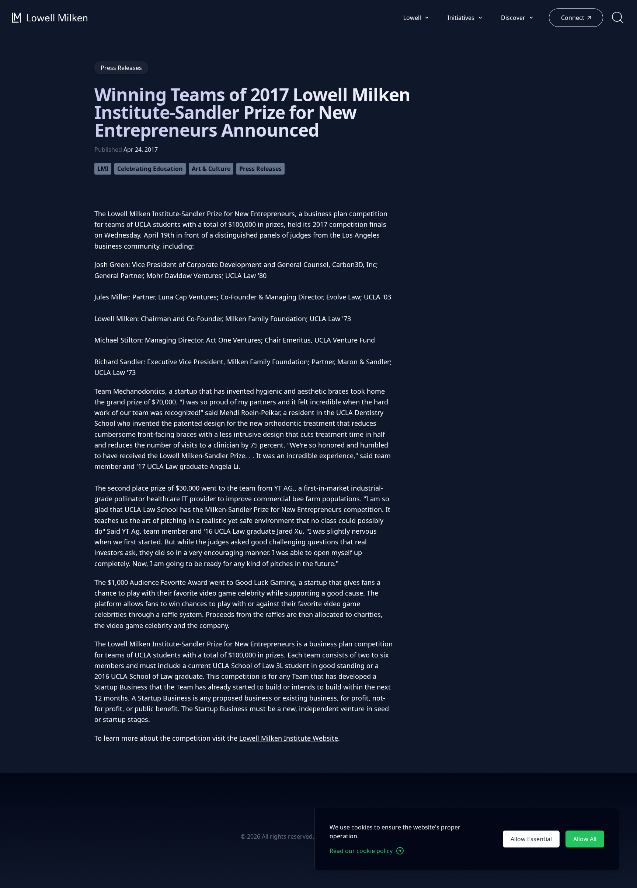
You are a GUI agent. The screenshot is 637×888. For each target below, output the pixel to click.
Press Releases (260, 169)
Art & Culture (211, 169)
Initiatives (462, 18)
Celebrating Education (150, 169)
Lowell (412, 18)
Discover (514, 18)
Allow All (584, 839)
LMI (102, 169)
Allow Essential (531, 839)
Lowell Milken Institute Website (288, 738)
